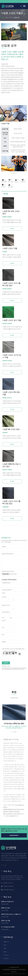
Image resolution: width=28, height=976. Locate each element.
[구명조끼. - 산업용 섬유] (14, 164)
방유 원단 (17, 811)
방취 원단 (5, 811)
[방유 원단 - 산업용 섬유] (4, 180)
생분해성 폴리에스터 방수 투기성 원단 (13, 809)
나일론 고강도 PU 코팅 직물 (11, 393)
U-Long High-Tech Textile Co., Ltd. (11, 969)
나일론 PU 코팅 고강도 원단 (11, 212)
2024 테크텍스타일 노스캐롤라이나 (11, 914)
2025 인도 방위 (5, 908)
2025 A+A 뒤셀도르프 (7, 901)
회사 (5, 945)
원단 (5, 948)
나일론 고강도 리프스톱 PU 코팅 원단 (11, 284)
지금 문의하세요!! (14, 835)
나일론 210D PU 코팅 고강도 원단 (11, 465)
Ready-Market (21, 973)
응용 (11, 17)
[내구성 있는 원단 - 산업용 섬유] (4, 185)
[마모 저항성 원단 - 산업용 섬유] (17, 180)
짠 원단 (5, 807)
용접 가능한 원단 (7, 813)
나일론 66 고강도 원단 (11, 429)
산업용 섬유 (16, 17)
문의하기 (12, 816)
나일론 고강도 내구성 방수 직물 (11, 356)
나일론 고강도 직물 (9, 248)
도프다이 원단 (17, 813)
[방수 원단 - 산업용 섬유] (11, 180)
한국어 (25, 1)
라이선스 (6, 955)
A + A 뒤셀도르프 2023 (7, 927)
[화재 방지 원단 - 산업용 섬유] (24, 180)
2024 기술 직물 (5, 920)
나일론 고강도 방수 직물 (11, 320)
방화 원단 (11, 811)
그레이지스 (21, 805)
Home (7, 17)
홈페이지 (6, 941)
